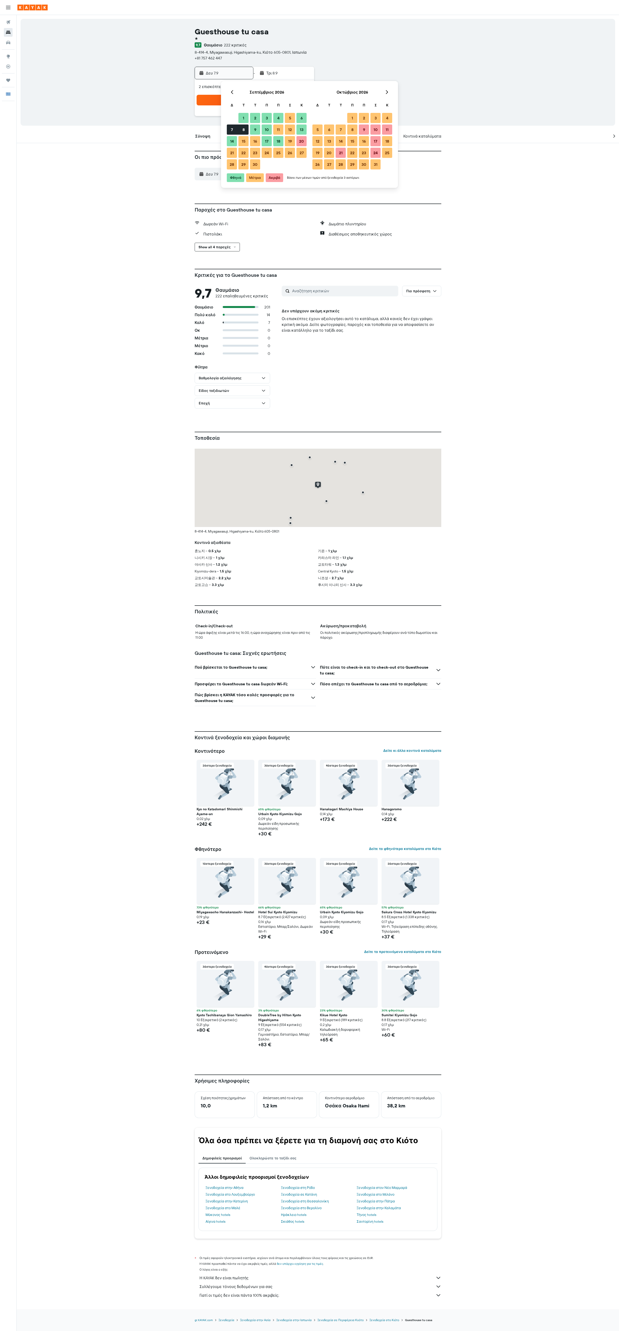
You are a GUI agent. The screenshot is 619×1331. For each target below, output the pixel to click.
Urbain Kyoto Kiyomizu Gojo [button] (280, 814)
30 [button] (255, 164)
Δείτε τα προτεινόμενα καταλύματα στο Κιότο (402, 952)
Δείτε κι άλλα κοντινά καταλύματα (412, 750)
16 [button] (255, 141)
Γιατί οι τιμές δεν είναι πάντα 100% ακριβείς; (239, 1295)
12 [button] (290, 129)
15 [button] (243, 141)
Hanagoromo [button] (392, 809)
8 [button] (244, 129)
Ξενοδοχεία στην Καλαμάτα (379, 1208)
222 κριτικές (235, 45)
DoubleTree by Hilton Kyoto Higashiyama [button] (279, 1017)
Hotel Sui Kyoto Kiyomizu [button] (277, 912)
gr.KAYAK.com (204, 1320)
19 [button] (290, 141)
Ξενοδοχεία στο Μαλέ (223, 1208)
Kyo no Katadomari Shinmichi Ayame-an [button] (220, 811)
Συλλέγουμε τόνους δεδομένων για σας (236, 1286)
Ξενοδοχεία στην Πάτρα (376, 1201)
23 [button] (255, 152)
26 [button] (290, 152)
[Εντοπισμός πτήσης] (8, 66)
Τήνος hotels (366, 1215)
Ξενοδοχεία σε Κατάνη (299, 1194)
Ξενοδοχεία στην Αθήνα (224, 1187)
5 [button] (290, 118)
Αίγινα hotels (215, 1221)
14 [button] (232, 141)
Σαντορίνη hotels (370, 1221)
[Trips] (8, 80)
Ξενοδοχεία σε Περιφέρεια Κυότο (340, 1320)
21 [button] (232, 152)
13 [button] (301, 129)
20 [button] (301, 141)
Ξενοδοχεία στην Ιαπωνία (294, 1320)
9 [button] (255, 129)
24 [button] (267, 152)
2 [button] (255, 118)
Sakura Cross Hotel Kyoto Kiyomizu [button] (409, 912)
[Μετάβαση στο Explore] (8, 56)
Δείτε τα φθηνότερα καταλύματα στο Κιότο (405, 849)
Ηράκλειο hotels (293, 1215)
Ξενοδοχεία (226, 1320)
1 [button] (243, 118)
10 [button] (267, 129)
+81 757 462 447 (208, 58)
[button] (8, 7)
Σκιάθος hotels (292, 1221)
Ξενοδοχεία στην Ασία (255, 1320)
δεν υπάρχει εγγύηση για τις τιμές (300, 1263)
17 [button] (266, 141)
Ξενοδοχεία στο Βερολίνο (301, 1208)
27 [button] (302, 152)
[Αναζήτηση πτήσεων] (8, 22)
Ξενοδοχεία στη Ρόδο (298, 1187)
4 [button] (278, 118)
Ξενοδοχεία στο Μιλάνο (375, 1194)
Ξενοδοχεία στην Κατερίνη (227, 1201)
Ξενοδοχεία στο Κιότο (384, 1320)
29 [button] (243, 164)
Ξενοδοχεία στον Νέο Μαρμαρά (382, 1187)
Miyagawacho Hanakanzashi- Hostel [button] (225, 912)
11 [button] (278, 129)
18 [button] (278, 141)
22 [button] (243, 152)
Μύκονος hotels (218, 1215)
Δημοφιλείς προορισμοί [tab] (222, 1158)
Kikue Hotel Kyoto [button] (333, 1015)
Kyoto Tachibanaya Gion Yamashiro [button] (224, 1015)
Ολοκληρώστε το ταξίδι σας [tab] (273, 1158)
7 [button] (232, 129)
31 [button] (375, 164)
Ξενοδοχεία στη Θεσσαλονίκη (305, 1201)
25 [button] (278, 152)
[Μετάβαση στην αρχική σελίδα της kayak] (32, 7)
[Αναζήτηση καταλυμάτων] (8, 32)
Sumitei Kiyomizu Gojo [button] (399, 1015)
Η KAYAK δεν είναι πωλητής (224, 1277)
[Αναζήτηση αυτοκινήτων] (8, 42)
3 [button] (267, 118)
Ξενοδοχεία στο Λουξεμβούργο (230, 1194)
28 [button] (232, 164)
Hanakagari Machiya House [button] (341, 809)
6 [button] (302, 118)
